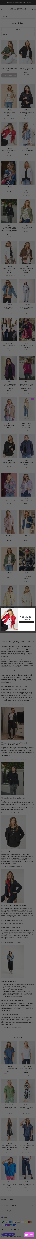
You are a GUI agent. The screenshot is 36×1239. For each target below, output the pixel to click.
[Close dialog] (34, 609)
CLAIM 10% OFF (27, 622)
